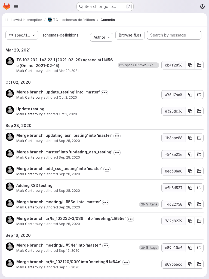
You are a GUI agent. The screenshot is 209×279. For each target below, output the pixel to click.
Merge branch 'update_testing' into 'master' (58, 92)
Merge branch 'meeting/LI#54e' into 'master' (58, 245)
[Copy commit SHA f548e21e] (190, 154)
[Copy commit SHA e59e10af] (190, 247)
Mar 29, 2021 (69, 71)
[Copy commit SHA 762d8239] (190, 221)
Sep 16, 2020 (69, 250)
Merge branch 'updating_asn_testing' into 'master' (64, 135)
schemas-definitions (60, 35)
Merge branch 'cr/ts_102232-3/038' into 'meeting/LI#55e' (71, 218)
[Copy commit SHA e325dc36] (190, 111)
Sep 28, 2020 (69, 141)
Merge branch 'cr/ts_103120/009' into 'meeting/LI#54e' (68, 261)
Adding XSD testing (34, 185)
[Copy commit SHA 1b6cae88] (190, 138)
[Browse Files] (199, 65)
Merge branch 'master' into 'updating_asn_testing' (64, 152)
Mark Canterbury (29, 71)
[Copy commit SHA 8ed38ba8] (190, 171)
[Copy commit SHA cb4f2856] (190, 65)
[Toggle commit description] (104, 92)
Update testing (30, 109)
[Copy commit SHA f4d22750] (190, 204)
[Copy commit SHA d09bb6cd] (190, 264)
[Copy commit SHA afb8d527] (190, 187)
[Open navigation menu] (16, 6)
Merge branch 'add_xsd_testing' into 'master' (59, 168)
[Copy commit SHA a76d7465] (190, 94)
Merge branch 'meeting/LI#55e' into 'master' (58, 201)
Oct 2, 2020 (68, 97)
